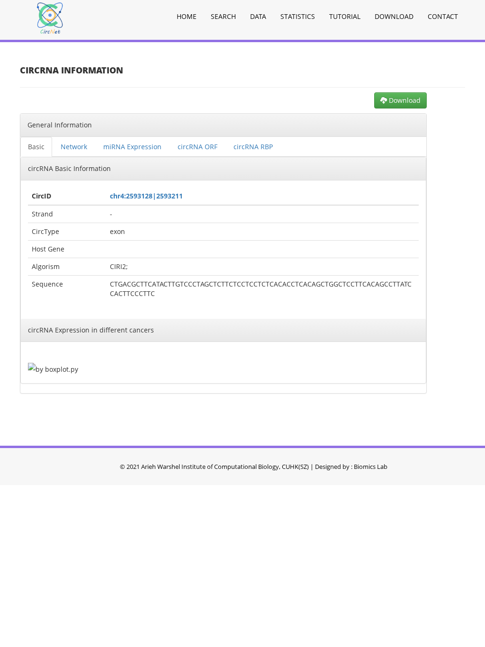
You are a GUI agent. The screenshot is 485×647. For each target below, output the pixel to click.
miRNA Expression (132, 146)
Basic (36, 146)
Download (394, 16)
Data (258, 16)
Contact (443, 16)
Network (74, 146)
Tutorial (344, 16)
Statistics (297, 16)
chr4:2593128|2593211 (146, 195)
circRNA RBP (253, 146)
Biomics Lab (370, 466)
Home (187, 16)
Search (223, 16)
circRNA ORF (197, 146)
